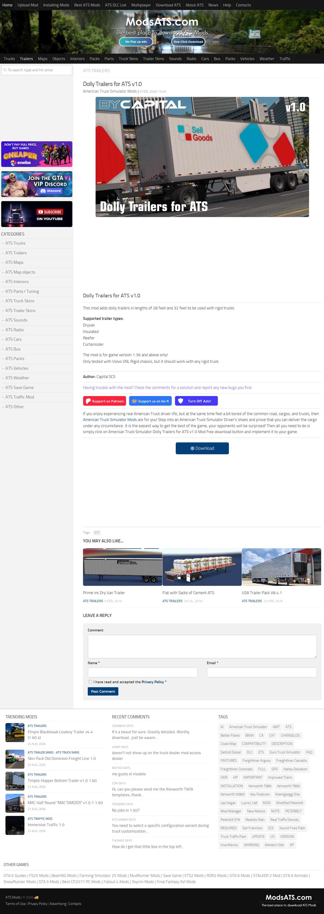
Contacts (243, 5)
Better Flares (230, 735)
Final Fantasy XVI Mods (176, 881)
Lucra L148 (249, 803)
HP (235, 777)
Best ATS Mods (87, 5)
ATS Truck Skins (19, 300)
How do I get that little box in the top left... (148, 846)
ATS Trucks (15, 243)
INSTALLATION (232, 786)
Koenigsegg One (287, 794)
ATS (97, 532)
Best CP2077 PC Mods (81, 881)
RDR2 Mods (217, 875)
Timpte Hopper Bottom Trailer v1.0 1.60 (62, 780)
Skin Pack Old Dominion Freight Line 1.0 (62, 758)
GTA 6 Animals (295, 875)
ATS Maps (14, 262)
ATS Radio (14, 329)
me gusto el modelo (129, 774)
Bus (217, 58)
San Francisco (252, 828)
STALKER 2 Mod (266, 875)
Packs (95, 58)
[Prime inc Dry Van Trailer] (122, 567)
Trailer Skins (153, 58)
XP (292, 845)
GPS (275, 769)
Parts (109, 58)
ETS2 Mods (194, 875)
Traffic (285, 58)
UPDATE (258, 836)
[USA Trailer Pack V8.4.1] (281, 567)
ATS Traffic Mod (19, 397)
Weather (266, 58)
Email (212, 663)
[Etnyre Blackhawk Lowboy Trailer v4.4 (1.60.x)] (14, 732)
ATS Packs (14, 358)
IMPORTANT (252, 777)
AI (222, 727)
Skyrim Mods (143, 881)
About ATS (195, 5)
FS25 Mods (39, 875)
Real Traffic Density (284, 820)
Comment (95, 630)
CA (261, 735)
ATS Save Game (19, 387)
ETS (261, 752)
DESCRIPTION (282, 744)
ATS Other (14, 406)
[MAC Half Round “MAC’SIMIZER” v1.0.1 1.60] (14, 803)
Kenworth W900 (233, 794)
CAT (272, 735)
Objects (58, 58)
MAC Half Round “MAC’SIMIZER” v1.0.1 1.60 (65, 802)
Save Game (172, 875)
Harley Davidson (295, 769)
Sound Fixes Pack (292, 828)
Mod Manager (231, 811)
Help (227, 5)
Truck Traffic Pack (233, 836)
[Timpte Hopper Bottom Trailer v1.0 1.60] (14, 781)
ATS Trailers (96, 70)
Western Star (274, 845)
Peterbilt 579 (230, 820)
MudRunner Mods (145, 875)
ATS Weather (17, 377)
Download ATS (168, 5)
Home (7, 5)
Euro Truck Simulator (285, 752)
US (272, 836)
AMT (276, 727)
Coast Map (228, 744)
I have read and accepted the (130, 682)
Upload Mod (28, 5)
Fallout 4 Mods (116, 881)
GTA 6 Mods (240, 875)
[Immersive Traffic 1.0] (14, 825)
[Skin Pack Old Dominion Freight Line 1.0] (14, 759)
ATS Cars (13, 339)
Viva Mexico (229, 845)
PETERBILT (293, 811)
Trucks (9, 58)
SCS (271, 828)
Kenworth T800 (288, 786)
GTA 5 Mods (49, 881)
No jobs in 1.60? (126, 810)
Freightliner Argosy (256, 760)
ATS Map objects (20, 272)
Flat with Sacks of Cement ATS (188, 592)
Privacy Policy (153, 682)
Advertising (58, 904)
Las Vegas (228, 803)
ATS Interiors (16, 281)
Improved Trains (280, 777)
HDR (224, 777)
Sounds (175, 58)
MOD (267, 803)
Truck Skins (128, 58)
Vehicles (247, 58)
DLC (250, 752)
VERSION (287, 836)
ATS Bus (12, 349)
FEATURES (229, 760)
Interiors (77, 58)
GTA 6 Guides (15, 875)
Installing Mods (56, 5)
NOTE (275, 811)
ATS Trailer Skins (20, 310)
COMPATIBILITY (254, 744)
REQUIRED (229, 828)
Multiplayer (141, 5)
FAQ (309, 752)
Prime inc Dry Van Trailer (104, 592)
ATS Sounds (16, 320)
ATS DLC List (115, 5)
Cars (205, 58)
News (213, 5)
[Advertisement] (202, 256)
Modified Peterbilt (289, 803)
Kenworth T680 (260, 786)
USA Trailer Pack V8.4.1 (262, 592)
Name (94, 663)
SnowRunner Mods (20, 881)
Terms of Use (15, 904)
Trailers (26, 58)
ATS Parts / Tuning (22, 291)
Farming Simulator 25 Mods (103, 875)
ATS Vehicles (16, 368)
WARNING (251, 845)
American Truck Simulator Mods (110, 419)
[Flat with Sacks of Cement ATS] (202, 567)
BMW (249, 735)
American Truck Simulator (248, 727)
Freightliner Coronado (237, 769)
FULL (262, 769)
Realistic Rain (255, 820)
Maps (42, 58)
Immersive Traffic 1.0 (46, 824)
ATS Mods (13, 897)
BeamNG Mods (64, 875)
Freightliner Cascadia (291, 760)
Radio (191, 58)
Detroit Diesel (231, 752)
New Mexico (256, 811)
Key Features (260, 794)
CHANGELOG (290, 735)
